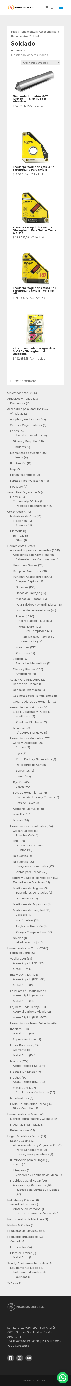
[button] (62, 1377)
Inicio (14, 31)
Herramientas (28, 31)
